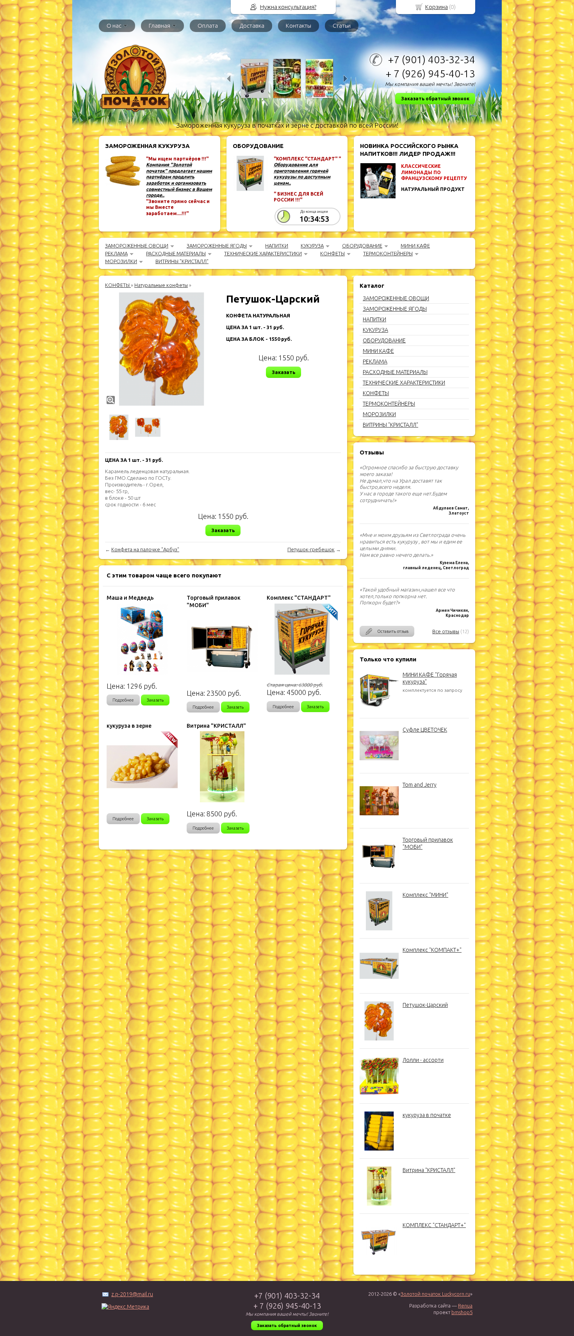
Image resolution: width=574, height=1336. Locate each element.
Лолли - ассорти (423, 1060)
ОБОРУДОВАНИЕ (362, 245)
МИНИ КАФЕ (415, 245)
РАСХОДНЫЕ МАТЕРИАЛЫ (176, 253)
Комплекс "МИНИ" (425, 895)
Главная (159, 25)
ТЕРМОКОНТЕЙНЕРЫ (388, 253)
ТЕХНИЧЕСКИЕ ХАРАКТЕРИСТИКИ (263, 253)
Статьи (342, 25)
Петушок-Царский (425, 1005)
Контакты (298, 25)
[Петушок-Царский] (161, 349)
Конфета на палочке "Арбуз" (145, 549)
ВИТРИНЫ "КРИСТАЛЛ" (182, 261)
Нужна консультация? (288, 7)
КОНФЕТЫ (332, 253)
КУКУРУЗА (312, 245)
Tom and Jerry (420, 785)
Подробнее (123, 700)
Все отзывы (445, 631)
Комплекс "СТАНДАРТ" (299, 598)
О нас (114, 25)
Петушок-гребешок (311, 549)
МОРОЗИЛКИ (121, 261)
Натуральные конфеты (161, 285)
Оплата (208, 25)
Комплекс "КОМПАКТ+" (432, 950)
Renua (465, 1305)
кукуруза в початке (427, 1115)
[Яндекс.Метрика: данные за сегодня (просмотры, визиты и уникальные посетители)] (125, 1306)
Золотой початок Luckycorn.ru (435, 1294)
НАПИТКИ (276, 245)
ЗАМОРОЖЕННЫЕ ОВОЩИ (136, 245)
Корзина (436, 7)
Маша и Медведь (130, 598)
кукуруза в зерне (129, 726)
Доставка (251, 25)
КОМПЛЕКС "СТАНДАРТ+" (434, 1225)
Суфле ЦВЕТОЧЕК (425, 730)
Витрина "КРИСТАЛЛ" (429, 1170)
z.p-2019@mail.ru (132, 1294)
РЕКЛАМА (116, 253)
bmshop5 (461, 1312)
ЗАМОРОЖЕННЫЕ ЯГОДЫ (217, 245)
